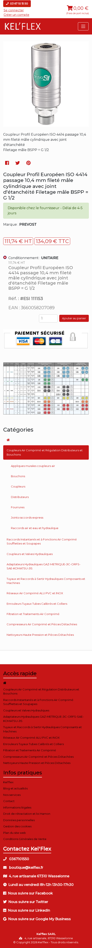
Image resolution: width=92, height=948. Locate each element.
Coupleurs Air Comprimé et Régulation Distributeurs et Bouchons (45, 452)
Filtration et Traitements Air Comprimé (33, 614)
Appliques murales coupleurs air (33, 466)
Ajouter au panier (74, 318)
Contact (9, 801)
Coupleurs (18, 486)
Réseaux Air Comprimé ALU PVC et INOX (35, 593)
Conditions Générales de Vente (24, 839)
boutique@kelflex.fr (25, 868)
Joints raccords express (27, 517)
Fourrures (17, 507)
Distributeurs (20, 497)
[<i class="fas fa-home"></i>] (46, 440)
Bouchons (18, 476)
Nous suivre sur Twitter (28, 902)
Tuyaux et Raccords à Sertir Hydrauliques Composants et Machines (46, 581)
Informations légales (17, 807)
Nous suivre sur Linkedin (29, 910)
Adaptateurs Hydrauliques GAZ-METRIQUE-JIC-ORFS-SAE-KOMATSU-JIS (43, 566)
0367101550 (18, 859)
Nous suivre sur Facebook (30, 893)
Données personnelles (19, 820)
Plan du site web (14, 832)
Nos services (12, 794)
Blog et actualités (15, 788)
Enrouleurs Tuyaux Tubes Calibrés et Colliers (37, 603)
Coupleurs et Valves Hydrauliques (30, 554)
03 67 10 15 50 (18, 3)
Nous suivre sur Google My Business (39, 919)
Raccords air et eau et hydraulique (34, 528)
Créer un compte (16, 15)
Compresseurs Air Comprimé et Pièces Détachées (42, 624)
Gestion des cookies (17, 826)
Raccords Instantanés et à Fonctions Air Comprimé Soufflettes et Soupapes (42, 541)
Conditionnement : (33, 258)
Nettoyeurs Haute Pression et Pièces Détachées (40, 634)
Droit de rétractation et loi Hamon (26, 813)
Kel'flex (8, 782)
